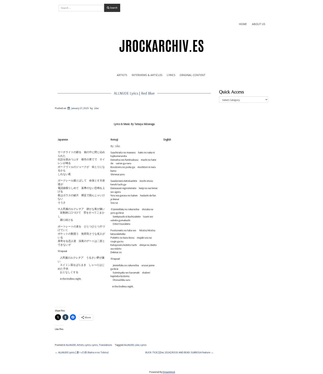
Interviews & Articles (147, 75)
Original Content (192, 75)
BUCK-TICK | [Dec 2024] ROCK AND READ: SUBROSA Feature (179, 352)
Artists (122, 75)
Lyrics (171, 75)
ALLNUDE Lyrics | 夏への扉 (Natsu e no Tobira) (82, 352)
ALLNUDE (71, 345)
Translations (105, 345)
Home (243, 24)
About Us (258, 24)
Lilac (96, 108)
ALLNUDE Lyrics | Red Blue (134, 93)
